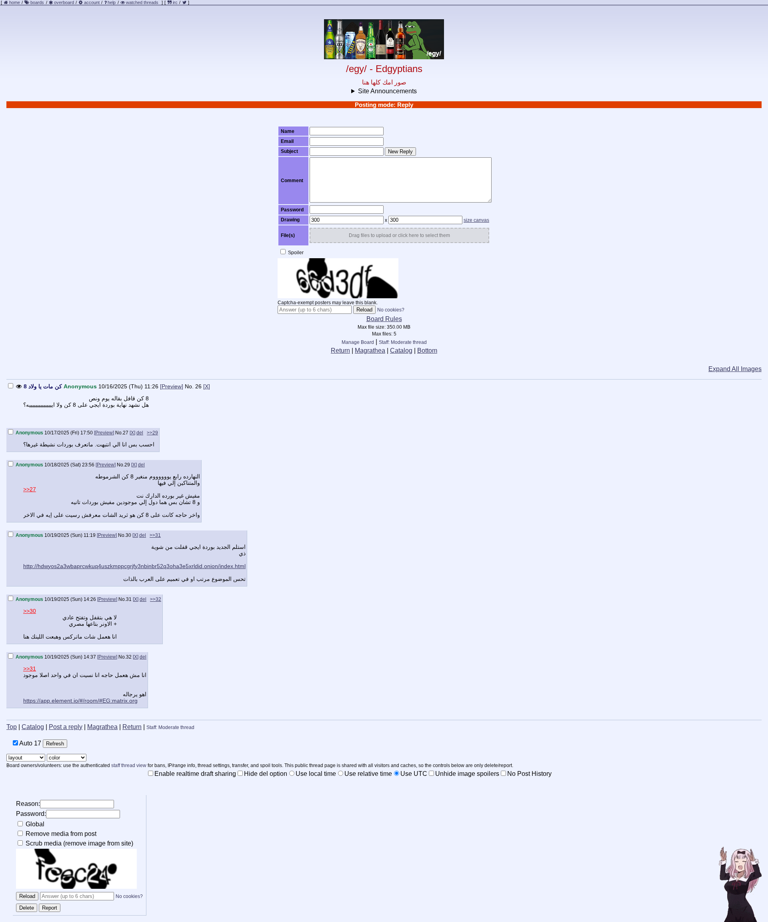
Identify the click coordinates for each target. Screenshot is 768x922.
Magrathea (370, 350)
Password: (31, 813)
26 (198, 386)
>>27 (29, 489)
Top (11, 726)
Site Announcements (387, 91)
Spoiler (295, 252)
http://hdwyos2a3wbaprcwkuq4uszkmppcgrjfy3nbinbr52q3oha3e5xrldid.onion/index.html (134, 566)
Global (34, 824)
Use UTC (413, 773)
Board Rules (384, 318)
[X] (206, 386)
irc (175, 2)
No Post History (529, 773)
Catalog (401, 350)
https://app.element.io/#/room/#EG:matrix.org (80, 700)
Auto (29, 743)
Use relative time (368, 773)
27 (125, 433)
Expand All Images (735, 369)
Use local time (316, 773)
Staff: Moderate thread (403, 342)
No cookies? (390, 310)
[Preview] (171, 386)
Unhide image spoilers (467, 773)
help (112, 2)
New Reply (400, 152)
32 (129, 657)
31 (129, 599)
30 (128, 535)
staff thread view (128, 765)
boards (37, 2)
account (92, 2)
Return (340, 350)
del (139, 433)
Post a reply (65, 726)
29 (127, 465)
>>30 (29, 611)
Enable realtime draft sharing (195, 773)
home (14, 2)
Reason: (28, 803)
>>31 (155, 535)
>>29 (152, 433)
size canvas (476, 220)
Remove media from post (60, 833)
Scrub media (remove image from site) (78, 843)
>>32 (155, 599)
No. (189, 386)
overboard (64, 2)
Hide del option (265, 773)
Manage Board (358, 342)
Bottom (427, 350)
